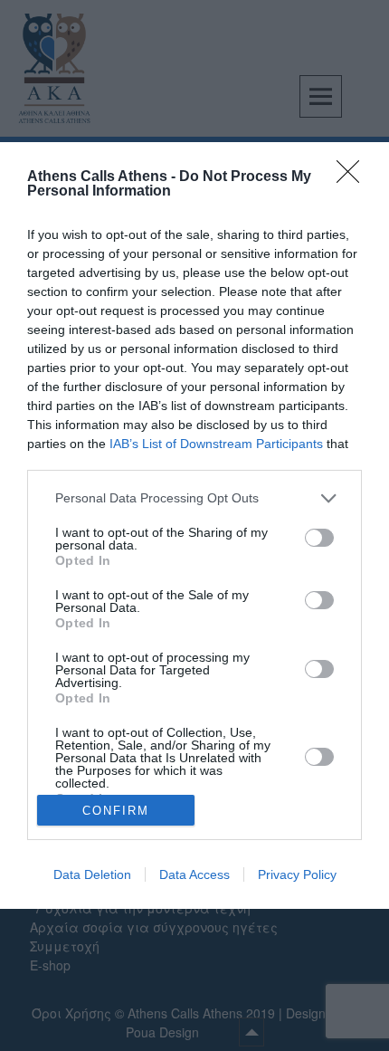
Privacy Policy (297, 874)
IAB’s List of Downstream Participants (216, 443)
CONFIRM (115, 810)
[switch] (319, 538)
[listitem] (194, 498)
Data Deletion (92, 874)
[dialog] (194, 525)
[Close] (354, 177)
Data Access (194, 874)
